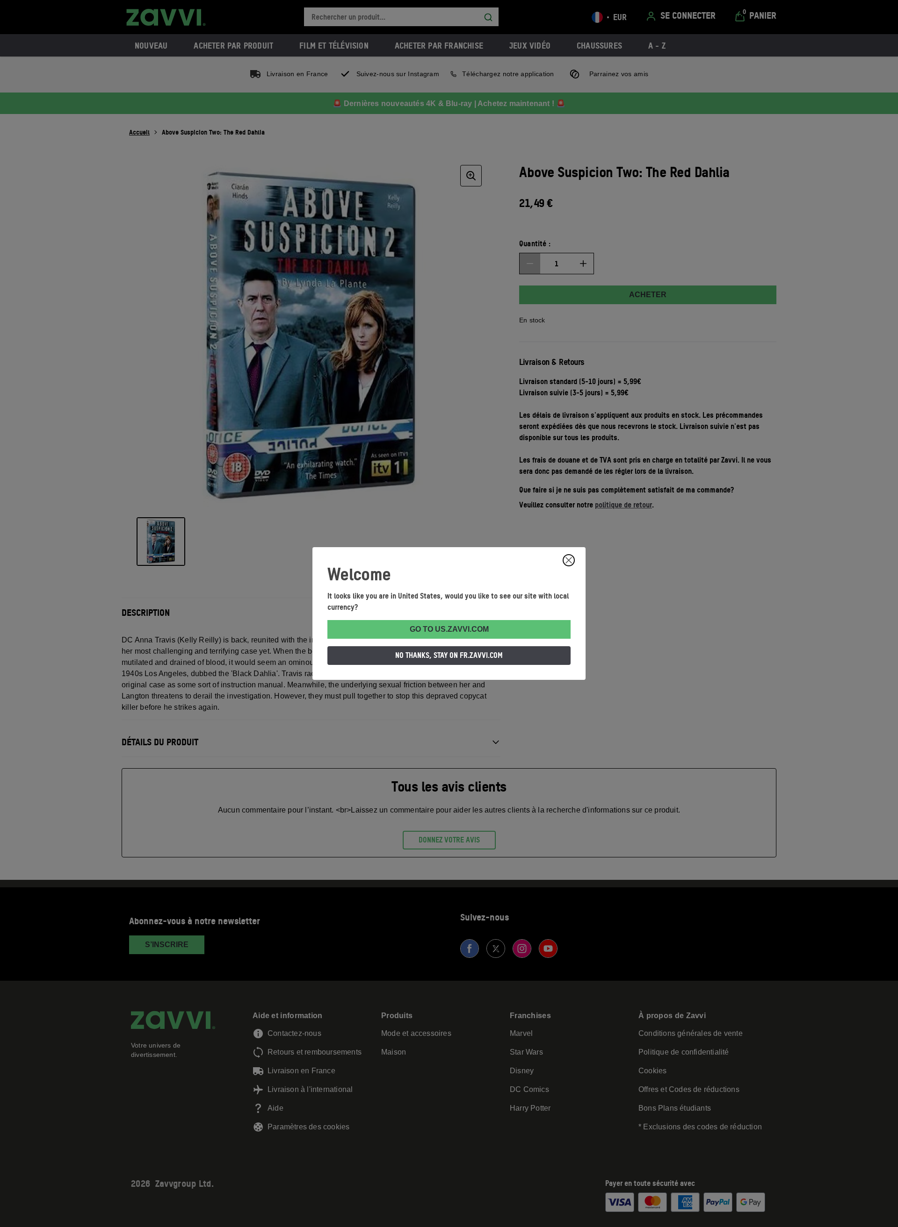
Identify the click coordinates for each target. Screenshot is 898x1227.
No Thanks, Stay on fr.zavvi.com (449, 655)
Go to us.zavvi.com (449, 629)
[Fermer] (568, 560)
